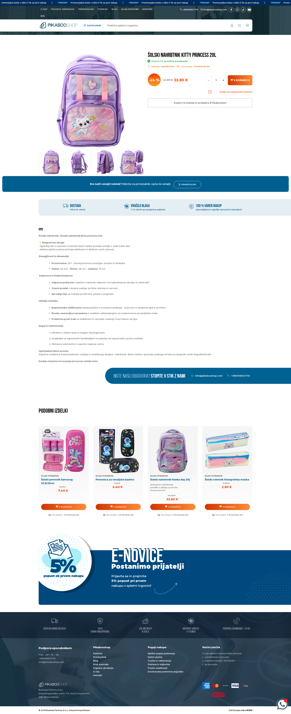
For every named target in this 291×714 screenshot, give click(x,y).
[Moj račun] (232, 25)
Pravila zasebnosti (157, 668)
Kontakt (147, 9)
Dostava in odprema (159, 664)
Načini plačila (155, 657)
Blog (114, 9)
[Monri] (244, 685)
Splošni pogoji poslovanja (161, 653)
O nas (44, 9)
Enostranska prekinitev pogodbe (165, 671)
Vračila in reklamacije (159, 660)
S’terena (103, 9)
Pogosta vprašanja (62, 9)
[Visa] (235, 685)
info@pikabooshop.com (215, 9)
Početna (97, 653)
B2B (43, 16)
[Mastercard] (215, 685)
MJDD (249, 710)
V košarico (242, 80)
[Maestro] (225, 685)
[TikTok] (243, 9)
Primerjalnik (86, 9)
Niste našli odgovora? (149, 376)
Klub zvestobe (130, 9)
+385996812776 (190, 9)
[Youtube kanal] (249, 9)
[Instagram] (237, 9)
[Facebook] (231, 9)
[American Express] (206, 685)
